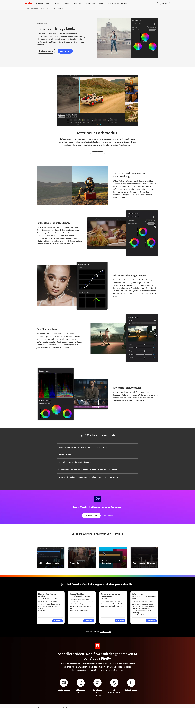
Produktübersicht (74, 610)
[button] (157, 3)
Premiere (56, 3)
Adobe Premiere (49, 8)
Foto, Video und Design (42, 3)
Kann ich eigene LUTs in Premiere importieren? (76, 462)
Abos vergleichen (90, 3)
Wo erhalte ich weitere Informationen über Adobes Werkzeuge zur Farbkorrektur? (89, 477)
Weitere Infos (108, 515)
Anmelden (165, 3)
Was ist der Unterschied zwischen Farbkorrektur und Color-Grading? (84, 447)
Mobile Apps (77, 3)
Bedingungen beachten (107, 606)
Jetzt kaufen (65, 51)
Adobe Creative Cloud (36, 8)
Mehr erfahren (97, 151)
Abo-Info (101, 3)
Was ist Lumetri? (64, 455)
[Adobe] (28, 3)
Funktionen (66, 3)
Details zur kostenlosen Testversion (117, 3)
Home (27, 8)
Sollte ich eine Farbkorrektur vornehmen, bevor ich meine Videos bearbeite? (87, 470)
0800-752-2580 (105, 632)
